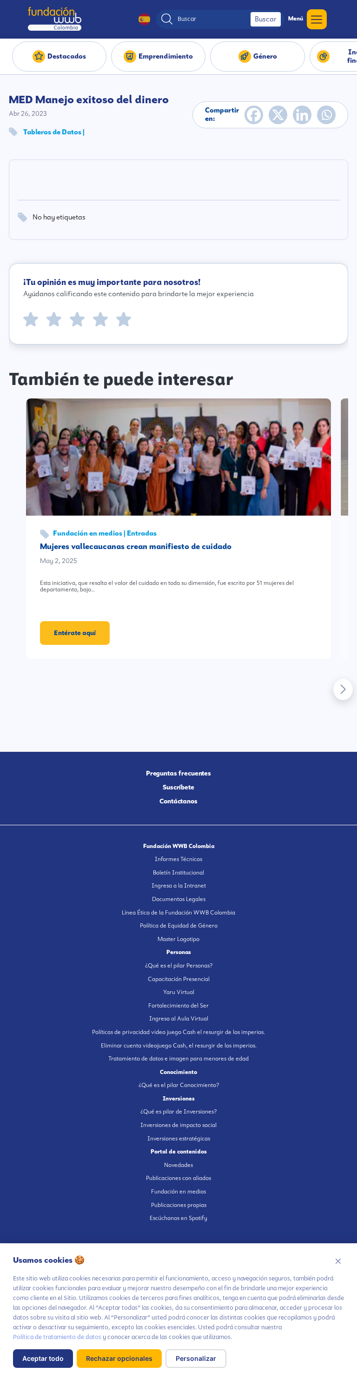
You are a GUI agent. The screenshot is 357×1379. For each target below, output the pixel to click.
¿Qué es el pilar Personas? (178, 965)
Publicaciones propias (178, 1205)
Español (139, 19)
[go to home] (54, 19)
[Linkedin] (302, 115)
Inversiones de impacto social (178, 1125)
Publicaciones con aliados (178, 1178)
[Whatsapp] (326, 115)
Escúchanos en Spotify (178, 1218)
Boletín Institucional (178, 872)
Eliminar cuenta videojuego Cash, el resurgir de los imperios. (179, 1045)
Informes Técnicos (178, 859)
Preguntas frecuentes (179, 773)
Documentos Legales (178, 899)
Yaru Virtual (178, 992)
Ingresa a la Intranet (179, 885)
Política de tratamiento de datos (57, 1336)
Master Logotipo (178, 939)
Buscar (266, 19)
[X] (278, 115)
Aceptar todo (43, 1358)
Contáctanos (178, 801)
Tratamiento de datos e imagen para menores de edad (178, 1058)
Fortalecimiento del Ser (178, 1005)
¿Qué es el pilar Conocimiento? (179, 1085)
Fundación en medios (178, 1191)
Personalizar (196, 1358)
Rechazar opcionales (119, 1358)
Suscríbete (178, 787)
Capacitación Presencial (179, 979)
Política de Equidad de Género (179, 925)
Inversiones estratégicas (178, 1138)
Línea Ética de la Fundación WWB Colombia (178, 912)
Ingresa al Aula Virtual (178, 1018)
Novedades (178, 1165)
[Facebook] (254, 115)
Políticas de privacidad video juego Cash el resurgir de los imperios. (178, 1032)
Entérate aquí (75, 632)
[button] (343, 689)
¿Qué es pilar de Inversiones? (178, 1111)
